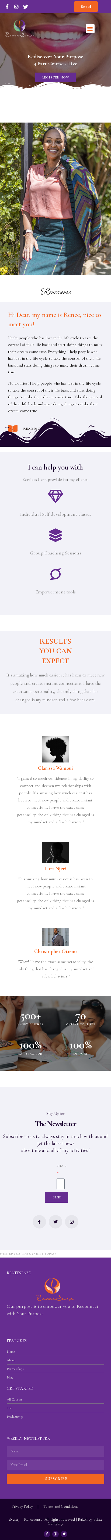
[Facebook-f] (39, 1222)
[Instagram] (71, 1222)
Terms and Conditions (60, 1506)
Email (62, 1165)
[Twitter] (55, 1222)
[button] (90, 28)
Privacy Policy (22, 1506)
